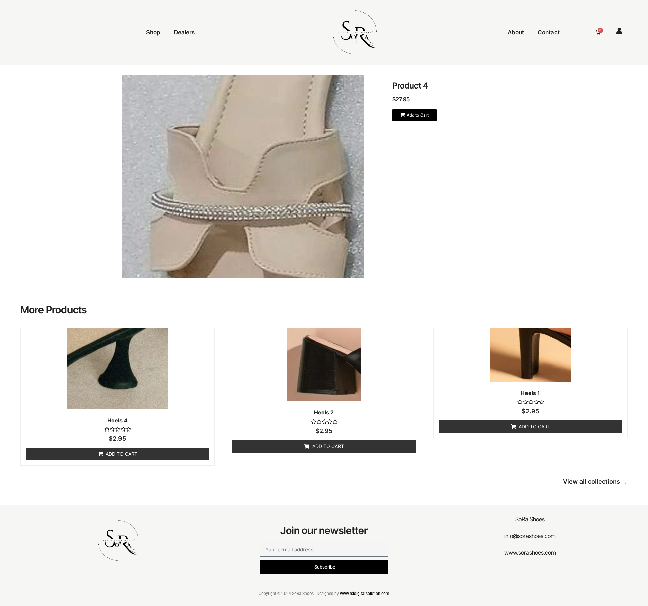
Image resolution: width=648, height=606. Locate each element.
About (516, 32)
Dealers (184, 32)
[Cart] (598, 33)
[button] (414, 115)
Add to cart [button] (121, 454)
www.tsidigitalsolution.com (364, 593)
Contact (549, 32)
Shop (153, 32)
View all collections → (595, 481)
